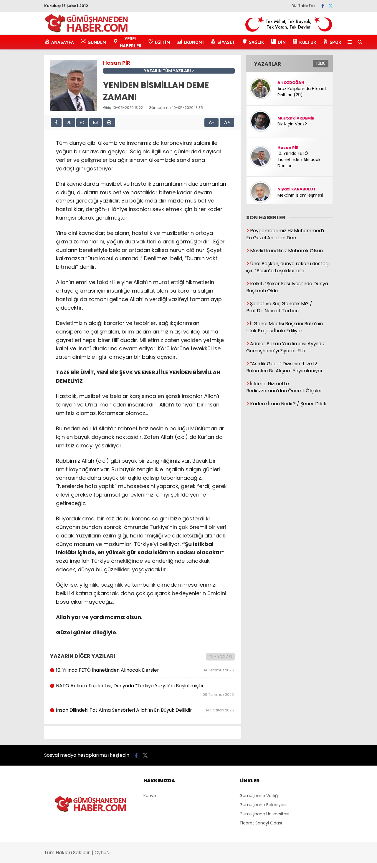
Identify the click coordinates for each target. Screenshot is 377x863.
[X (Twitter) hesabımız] (331, 6)
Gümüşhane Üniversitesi (264, 814)
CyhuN (102, 852)
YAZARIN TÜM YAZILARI (167, 71)
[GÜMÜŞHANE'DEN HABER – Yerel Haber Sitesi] (86, 31)
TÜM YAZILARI (220, 656)
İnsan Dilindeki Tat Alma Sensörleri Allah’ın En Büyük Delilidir (145, 710)
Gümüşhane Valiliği (259, 796)
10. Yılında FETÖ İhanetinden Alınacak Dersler (145, 670)
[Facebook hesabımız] (322, 6)
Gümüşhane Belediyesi (262, 805)
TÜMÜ (320, 63)
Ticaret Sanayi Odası (260, 823)
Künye (149, 796)
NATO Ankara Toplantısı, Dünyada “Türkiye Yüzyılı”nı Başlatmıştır (145, 689)
